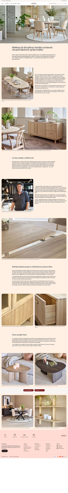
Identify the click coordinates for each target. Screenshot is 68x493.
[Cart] (65, 3)
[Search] (49, 3)
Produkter (7, 3)
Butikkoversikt (9, 0)
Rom (2, 3)
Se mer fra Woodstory (28, 390)
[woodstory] (50, 310)
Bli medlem (5, 450)
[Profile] (64, 3)
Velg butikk (4, 0)
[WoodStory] (34, 128)
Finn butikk (37, 390)
